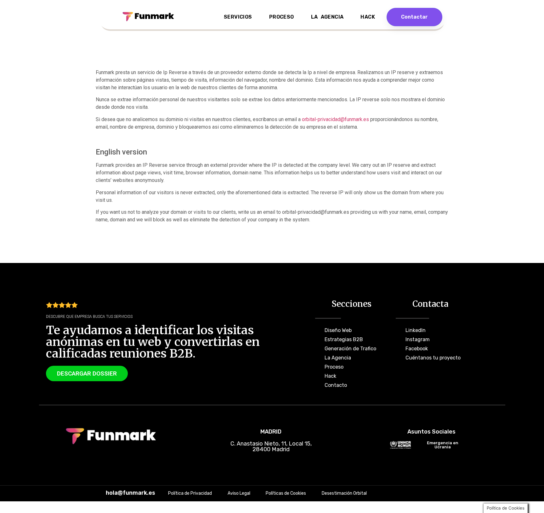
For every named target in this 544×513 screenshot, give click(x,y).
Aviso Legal (239, 493)
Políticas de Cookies (286, 493)
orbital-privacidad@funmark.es (335, 119)
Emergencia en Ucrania (442, 444)
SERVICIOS (238, 17)
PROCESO (281, 17)
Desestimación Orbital (344, 493)
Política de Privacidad (190, 493)
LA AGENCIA (327, 17)
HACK (367, 17)
